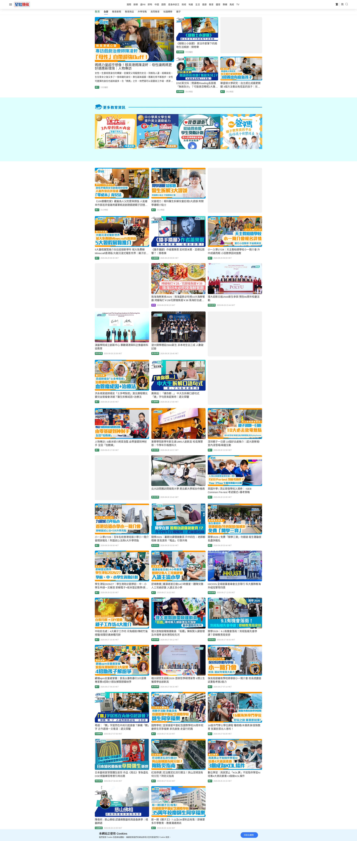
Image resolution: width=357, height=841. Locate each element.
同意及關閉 (249, 835)
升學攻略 (142, 11)
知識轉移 (167, 11)
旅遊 (153, 305)
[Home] (22, 4)
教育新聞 (116, 11)
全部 (106, 11)
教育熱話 (129, 11)
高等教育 (155, 11)
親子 (178, 11)
